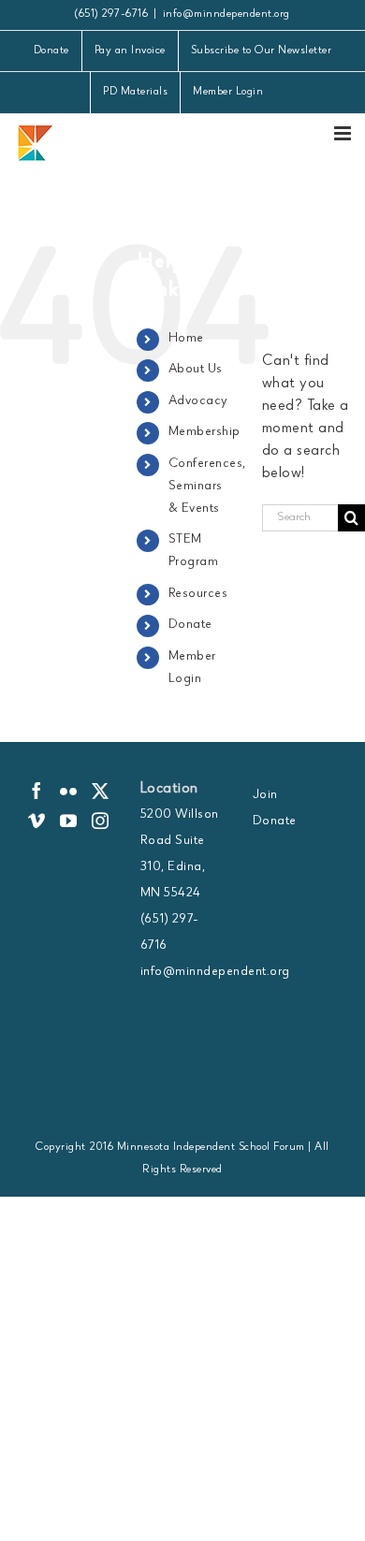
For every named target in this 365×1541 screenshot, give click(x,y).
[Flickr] (69, 790)
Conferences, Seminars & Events (207, 487)
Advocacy (198, 401)
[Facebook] (37, 790)
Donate (190, 625)
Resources (198, 594)
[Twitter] (101, 790)
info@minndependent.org (226, 15)
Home (186, 338)
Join (265, 795)
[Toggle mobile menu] (344, 133)
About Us (195, 369)
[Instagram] (101, 820)
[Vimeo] (37, 820)
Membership (204, 432)
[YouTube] (69, 820)
